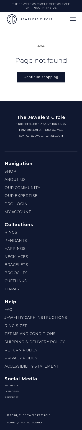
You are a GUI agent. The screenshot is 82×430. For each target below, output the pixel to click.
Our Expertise (21, 196)
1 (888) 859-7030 (53, 129)
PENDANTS (16, 240)
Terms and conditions (30, 334)
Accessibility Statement (32, 366)
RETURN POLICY (21, 350)
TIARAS (12, 289)
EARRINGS (15, 248)
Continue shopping (41, 77)
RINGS (11, 232)
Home (11, 422)
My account (18, 212)
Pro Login (16, 204)
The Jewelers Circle (35, 415)
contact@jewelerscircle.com (41, 135)
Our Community (22, 188)
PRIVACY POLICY (21, 358)
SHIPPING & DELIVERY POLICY (35, 342)
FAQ (9, 309)
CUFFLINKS (16, 281)
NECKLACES (16, 257)
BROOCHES (16, 273)
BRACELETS (16, 265)
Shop (10, 171)
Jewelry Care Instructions (36, 317)
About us (15, 179)
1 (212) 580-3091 (28, 129)
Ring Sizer (16, 326)
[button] (73, 19)
